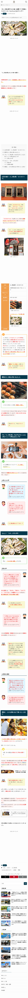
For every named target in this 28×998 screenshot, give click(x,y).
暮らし (4, 987)
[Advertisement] (14, 53)
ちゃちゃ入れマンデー (6, 870)
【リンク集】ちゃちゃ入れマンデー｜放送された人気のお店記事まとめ (18, 814)
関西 (19, 870)
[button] (5, 877)
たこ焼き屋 (14, 867)
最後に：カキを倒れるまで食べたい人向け (15, 166)
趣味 (4, 990)
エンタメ (5, 975)
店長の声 (9, 162)
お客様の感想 (10, 164)
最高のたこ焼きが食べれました (12, 152)
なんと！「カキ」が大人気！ (12, 160)
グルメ (4, 13)
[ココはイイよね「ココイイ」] (14, 2)
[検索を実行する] (25, 883)
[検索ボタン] (26, 2)
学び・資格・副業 (7, 984)
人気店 (14, 870)
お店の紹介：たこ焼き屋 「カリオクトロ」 (15, 150)
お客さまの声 (10, 158)
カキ (4, 867)
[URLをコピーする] (23, 877)
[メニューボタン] (2, 2)
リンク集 (5, 981)
